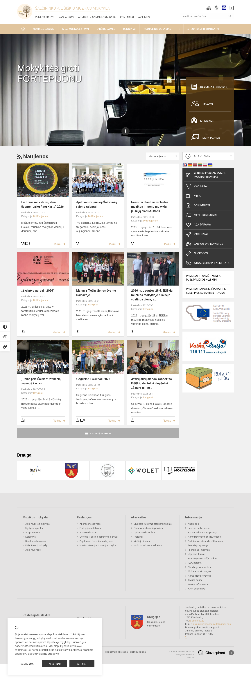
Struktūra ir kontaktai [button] (203, 28)
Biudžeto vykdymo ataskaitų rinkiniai (153, 523)
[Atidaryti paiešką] (230, 16)
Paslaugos (66, 17)
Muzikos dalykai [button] (43, 28)
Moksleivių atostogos (199, 571)
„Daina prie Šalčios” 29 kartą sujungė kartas (41, 381)
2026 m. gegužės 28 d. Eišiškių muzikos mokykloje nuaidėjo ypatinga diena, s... (152, 295)
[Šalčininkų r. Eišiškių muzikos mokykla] (26, 11)
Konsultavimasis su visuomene (204, 536)
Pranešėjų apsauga (198, 545)
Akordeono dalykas (90, 523)
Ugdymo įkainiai (196, 554)
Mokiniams (207, 120)
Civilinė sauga (195, 580)
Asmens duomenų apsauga (202, 532)
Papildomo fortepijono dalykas (96, 541)
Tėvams (207, 104)
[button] (208, 8)
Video (197, 195)
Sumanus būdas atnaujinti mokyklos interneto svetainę (181, 654)
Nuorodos (201, 253)
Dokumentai (202, 205)
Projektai (200, 186)
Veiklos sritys (44, 17)
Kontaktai (127, 17)
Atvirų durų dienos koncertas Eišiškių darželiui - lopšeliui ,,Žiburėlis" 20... (151, 383)
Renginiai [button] (129, 28)
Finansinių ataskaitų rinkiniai (148, 528)
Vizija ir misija (32, 532)
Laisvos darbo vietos (208, 243)
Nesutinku (55, 663)
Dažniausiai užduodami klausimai (205, 541)
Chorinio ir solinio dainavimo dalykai (99, 536)
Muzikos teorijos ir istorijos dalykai (98, 545)
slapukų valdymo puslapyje (43, 653)
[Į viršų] (231, 652)
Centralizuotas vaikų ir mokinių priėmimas (210, 174)
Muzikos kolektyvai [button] (75, 28)
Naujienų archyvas (100, 433)
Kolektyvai (30, 536)
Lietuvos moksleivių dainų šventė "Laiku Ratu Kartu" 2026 (42, 204)
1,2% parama (202, 224)
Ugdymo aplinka (34, 528)
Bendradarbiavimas (35, 541)
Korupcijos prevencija (199, 575)
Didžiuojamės (40, 216)
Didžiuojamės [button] (106, 28)
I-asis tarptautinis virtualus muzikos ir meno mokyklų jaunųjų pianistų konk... (149, 206)
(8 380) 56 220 (196, 620)
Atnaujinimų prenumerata (212, 262)
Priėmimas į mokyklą (213, 87)
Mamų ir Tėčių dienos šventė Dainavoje (96, 293)
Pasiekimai (201, 234)
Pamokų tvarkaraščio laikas (202, 558)
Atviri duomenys (196, 588)
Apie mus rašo (33, 549)
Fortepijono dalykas (90, 528)
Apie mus (144, 17)
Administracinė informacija (97, 17)
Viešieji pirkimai (142, 541)
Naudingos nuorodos (199, 567)
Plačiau (57, 243)
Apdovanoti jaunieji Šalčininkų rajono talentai (96, 204)
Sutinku (81, 663)
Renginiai (93, 304)
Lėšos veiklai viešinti (144, 532)
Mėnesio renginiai (205, 215)
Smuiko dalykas (88, 532)
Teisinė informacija (198, 584)
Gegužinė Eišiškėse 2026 (93, 379)
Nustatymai (27, 663)
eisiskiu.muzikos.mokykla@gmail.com (211, 624)
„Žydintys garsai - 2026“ (37, 290)
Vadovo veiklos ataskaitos (148, 545)
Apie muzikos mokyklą (37, 523)
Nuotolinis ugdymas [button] (157, 28)
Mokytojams (211, 137)
